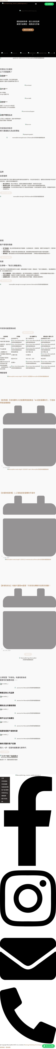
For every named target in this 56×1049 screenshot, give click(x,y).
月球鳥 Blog (4, 793)
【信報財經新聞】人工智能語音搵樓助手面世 (17, 493)
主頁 (2, 778)
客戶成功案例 (4, 790)
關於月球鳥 (4, 798)
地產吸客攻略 (4, 787)
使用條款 (2, 1047)
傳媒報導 (3, 795)
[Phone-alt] (28, 1043)
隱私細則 (8, 1047)
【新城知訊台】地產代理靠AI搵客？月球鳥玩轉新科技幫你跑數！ (25, 586)
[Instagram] (28, 930)
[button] (36, 4)
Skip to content (4, 0)
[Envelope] (28, 986)
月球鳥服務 (4, 784)
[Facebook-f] (28, 865)
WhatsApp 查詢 (49, 1046)
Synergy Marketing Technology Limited (35, 1044)
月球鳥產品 (4, 781)
